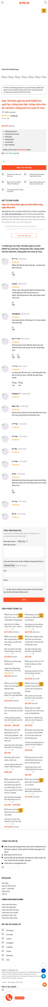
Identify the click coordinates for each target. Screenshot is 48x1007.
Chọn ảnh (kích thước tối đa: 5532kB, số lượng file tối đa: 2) (23, 561)
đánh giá (14, 116)
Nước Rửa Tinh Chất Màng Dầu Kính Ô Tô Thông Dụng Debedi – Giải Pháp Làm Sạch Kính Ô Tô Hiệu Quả (13, 746)
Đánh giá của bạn (10, 541)
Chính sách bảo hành (9, 904)
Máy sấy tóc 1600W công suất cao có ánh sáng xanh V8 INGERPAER (34, 719)
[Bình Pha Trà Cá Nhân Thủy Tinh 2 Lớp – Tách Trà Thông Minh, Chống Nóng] (13, 617)
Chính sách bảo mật (9, 907)
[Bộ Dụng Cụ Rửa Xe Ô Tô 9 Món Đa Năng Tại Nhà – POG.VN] (34, 664)
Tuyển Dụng (6, 891)
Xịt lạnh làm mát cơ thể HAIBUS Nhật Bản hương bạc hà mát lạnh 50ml (33, 768)
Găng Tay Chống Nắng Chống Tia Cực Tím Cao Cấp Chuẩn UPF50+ (12, 669)
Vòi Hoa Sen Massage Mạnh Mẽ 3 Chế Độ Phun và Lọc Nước (33, 790)
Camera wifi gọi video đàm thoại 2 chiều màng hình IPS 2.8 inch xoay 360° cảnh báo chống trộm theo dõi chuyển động (13, 766)
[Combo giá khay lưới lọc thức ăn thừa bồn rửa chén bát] (13, 710)
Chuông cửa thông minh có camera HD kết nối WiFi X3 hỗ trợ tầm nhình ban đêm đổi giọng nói (34, 744)
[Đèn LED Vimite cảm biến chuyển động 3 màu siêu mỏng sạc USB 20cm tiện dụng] (13, 640)
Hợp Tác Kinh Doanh (9, 886)
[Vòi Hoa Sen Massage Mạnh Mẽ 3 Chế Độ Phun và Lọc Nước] (34, 782)
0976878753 (19, 998)
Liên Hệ (4, 894)
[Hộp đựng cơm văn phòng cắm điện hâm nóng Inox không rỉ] (34, 617)
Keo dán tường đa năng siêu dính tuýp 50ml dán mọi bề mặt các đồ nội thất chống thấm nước (34, 650)
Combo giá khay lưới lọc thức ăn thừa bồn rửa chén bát (13, 719)
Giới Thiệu (5, 883)
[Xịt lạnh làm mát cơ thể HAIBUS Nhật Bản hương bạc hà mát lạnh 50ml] (34, 760)
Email (5, 580)
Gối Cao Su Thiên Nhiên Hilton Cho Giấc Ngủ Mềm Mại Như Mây (13, 694)
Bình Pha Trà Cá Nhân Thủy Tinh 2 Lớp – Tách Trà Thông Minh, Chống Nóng (13, 625)
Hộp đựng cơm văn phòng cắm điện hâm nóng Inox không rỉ (34, 625)
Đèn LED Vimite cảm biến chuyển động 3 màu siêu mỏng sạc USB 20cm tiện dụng (13, 650)
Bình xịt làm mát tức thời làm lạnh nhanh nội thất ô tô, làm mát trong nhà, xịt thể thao (33, 697)
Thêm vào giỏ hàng (24, 168)
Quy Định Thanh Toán (9, 915)
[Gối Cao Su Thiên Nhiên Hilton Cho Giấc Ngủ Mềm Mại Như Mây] (13, 686)
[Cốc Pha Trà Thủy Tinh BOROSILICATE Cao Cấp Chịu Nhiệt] (13, 812)
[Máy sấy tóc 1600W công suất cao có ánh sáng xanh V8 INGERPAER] (34, 710)
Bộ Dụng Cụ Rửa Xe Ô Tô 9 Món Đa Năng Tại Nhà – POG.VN (34, 672)
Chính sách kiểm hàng (9, 918)
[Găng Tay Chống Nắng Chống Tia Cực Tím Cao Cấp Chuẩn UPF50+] (13, 662)
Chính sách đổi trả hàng (10, 910)
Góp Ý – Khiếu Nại (8, 888)
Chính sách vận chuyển (10, 912)
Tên (5, 571)
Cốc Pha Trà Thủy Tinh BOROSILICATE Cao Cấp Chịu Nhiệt (12, 820)
